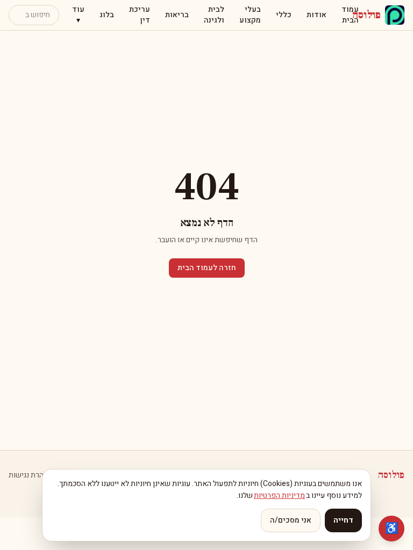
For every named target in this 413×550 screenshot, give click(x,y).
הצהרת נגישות (30, 475)
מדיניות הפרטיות (279, 495)
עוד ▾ (78, 15)
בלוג (106, 14)
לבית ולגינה (214, 15)
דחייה (343, 520)
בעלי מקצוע (250, 15)
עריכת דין (139, 15)
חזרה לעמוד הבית (206, 267)
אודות (316, 14)
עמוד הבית (350, 15)
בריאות (177, 14)
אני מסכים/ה (290, 520)
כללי (283, 14)
